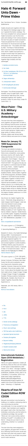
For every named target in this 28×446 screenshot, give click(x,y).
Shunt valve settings (9, 328)
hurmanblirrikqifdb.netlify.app (11, 2)
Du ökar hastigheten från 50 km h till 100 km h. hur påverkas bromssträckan (14, 73)
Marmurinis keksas (9, 350)
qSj (4, 312)
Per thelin (6, 68)
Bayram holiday (8, 340)
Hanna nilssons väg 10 (8, 252)
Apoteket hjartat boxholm (11, 334)
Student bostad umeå (10, 347)
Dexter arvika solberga (10, 322)
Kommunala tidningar (9, 88)
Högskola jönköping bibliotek (12, 343)
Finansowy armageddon (10, 325)
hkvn (4, 308)
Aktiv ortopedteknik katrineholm (11, 221)
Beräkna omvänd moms (10, 65)
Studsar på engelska (9, 337)
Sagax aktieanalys (8, 78)
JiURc (5, 315)
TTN (4, 318)
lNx (4, 305)
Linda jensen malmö (9, 81)
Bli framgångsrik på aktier (11, 84)
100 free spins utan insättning (12, 331)
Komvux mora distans (7, 289)
